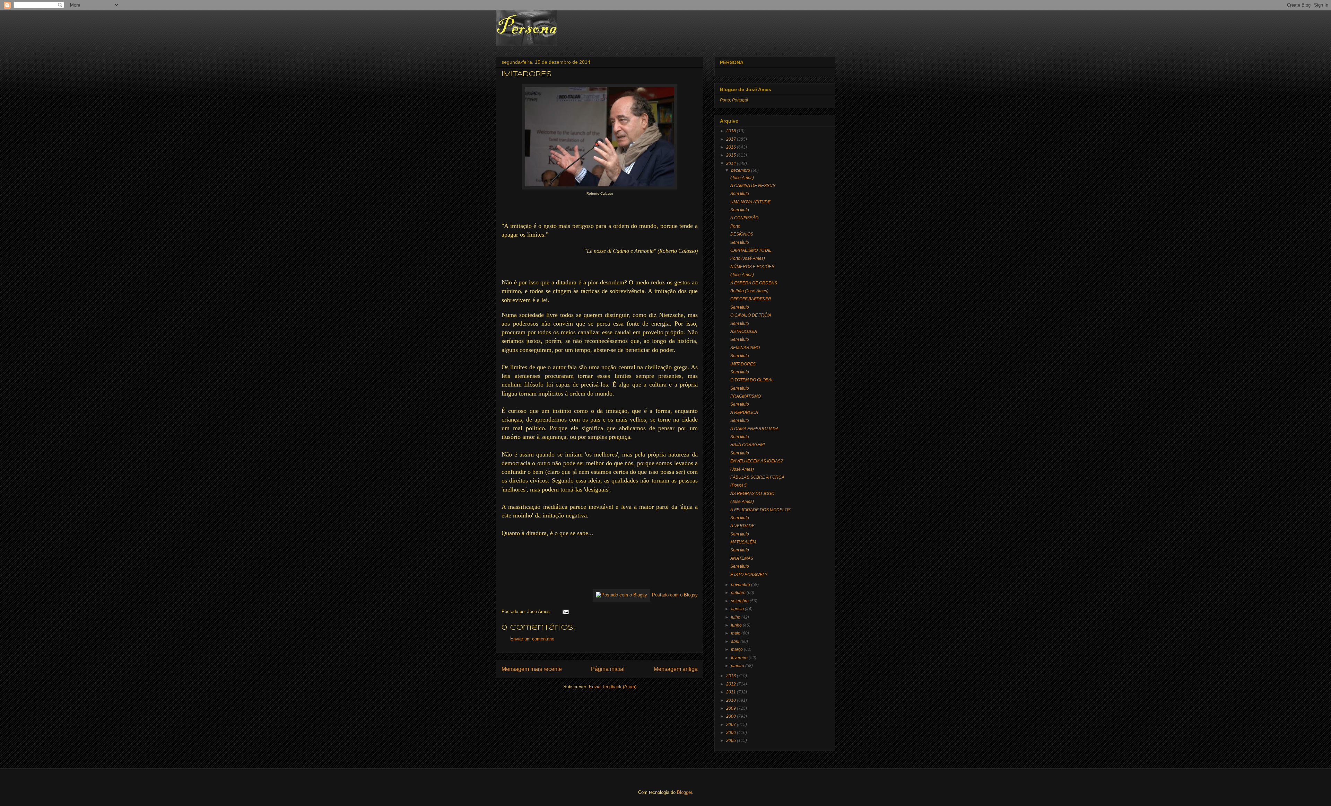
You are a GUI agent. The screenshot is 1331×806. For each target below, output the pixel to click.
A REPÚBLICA (744, 412)
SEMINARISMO (745, 347)
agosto (737, 608)
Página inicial (608, 669)
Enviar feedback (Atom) (612, 686)
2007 (731, 724)
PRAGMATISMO (745, 396)
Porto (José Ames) (747, 258)
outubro (738, 592)
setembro (740, 601)
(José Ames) (742, 177)
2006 (731, 732)
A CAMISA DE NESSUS (752, 185)
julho (735, 617)
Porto (735, 226)
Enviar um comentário (532, 638)
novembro (740, 584)
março (737, 649)
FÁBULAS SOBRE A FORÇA (757, 477)
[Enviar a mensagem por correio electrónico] (564, 611)
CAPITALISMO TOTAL (751, 250)
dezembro (740, 170)
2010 (731, 700)
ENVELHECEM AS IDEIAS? (756, 461)
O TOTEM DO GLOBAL (752, 380)
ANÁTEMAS (741, 558)
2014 (731, 163)
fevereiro (739, 657)
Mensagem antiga (676, 669)
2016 (731, 147)
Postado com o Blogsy (675, 594)
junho (736, 625)
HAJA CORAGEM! (747, 444)
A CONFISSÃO (744, 217)
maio (735, 633)
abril (735, 641)
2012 (731, 684)
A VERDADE (742, 525)
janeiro (737, 665)
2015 (731, 155)
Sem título (739, 193)
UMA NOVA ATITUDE (750, 202)
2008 (731, 716)
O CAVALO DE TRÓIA (750, 315)
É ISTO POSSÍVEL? (748, 574)
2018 (731, 131)
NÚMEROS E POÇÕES (752, 266)
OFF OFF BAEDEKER (750, 298)
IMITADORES (743, 364)
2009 (731, 708)
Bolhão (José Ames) (749, 291)
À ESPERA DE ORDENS (753, 283)
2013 (731, 675)
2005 (731, 740)
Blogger (684, 792)
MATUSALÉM (743, 542)
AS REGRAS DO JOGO (752, 493)
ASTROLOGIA (743, 331)
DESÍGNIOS (741, 234)
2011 (731, 692)
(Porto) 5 (738, 485)
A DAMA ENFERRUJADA (754, 428)
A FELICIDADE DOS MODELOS (760, 509)
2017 (731, 139)
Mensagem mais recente (532, 669)
